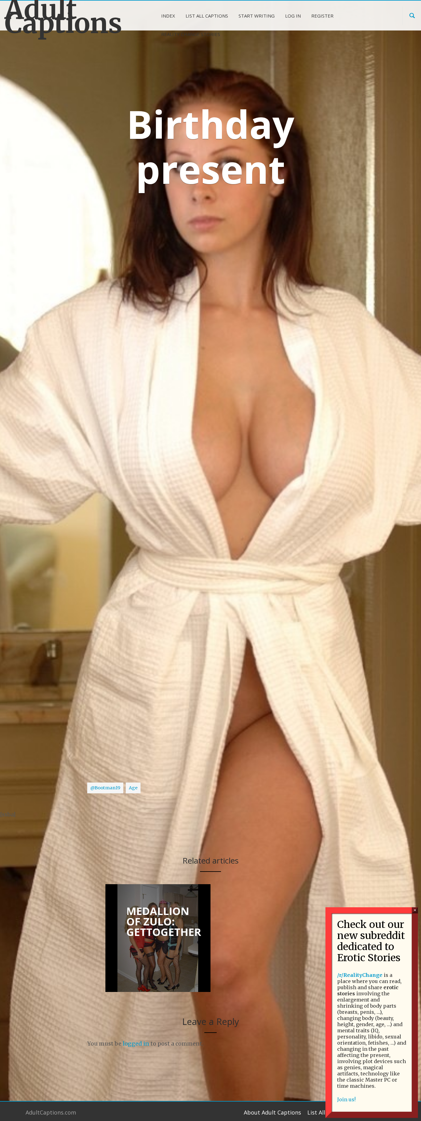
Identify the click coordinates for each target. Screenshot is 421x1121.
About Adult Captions (272, 1112)
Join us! (346, 1099)
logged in (136, 1043)
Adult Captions (53, 16)
